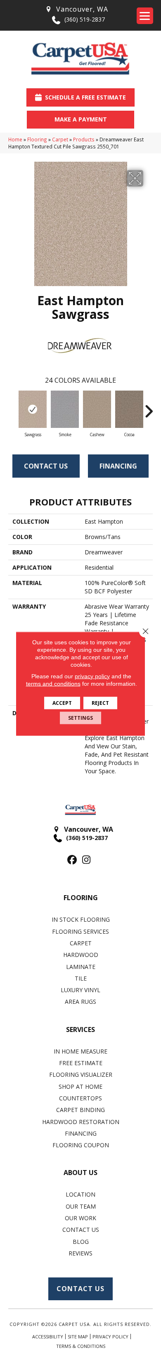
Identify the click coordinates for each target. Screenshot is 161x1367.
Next (148, 407)
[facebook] (72, 860)
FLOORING (81, 897)
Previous (12, 407)
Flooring (37, 139)
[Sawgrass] (33, 409)
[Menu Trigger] (145, 15)
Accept (62, 702)
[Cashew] (97, 409)
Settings (80, 717)
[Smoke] (65, 409)
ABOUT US (80, 1172)
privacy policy (92, 676)
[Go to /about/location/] (76, 9)
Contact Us (46, 466)
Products (84, 139)
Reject (100, 702)
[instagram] (86, 860)
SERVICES (80, 1029)
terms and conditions (53, 683)
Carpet (60, 139)
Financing (118, 466)
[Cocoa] (129, 409)
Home (15, 139)
